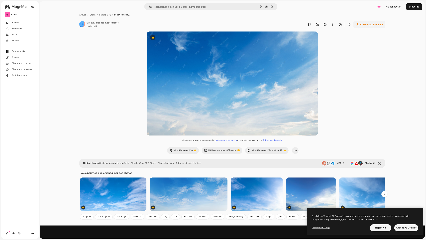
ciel (175, 216)
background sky (235, 216)
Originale (168, 38)
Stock (93, 15)
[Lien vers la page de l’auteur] (82, 24)
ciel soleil (254, 216)
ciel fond (217, 216)
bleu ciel (203, 216)
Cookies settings (321, 227)
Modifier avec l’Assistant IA (264, 151)
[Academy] (13, 233)
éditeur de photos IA (272, 140)
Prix (379, 6)
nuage (269, 216)
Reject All (380, 227)
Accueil (82, 15)
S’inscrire (414, 6)
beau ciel (152, 216)
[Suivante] (384, 194)
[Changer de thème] (19, 233)
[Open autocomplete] (149, 7)
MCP (339, 163)
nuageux (87, 216)
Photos (102, 15)
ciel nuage (121, 216)
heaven (292, 216)
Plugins (368, 163)
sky (165, 216)
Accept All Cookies (406, 227)
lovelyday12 (92, 26)
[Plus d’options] (332, 24)
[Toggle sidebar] (32, 6)
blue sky (188, 216)
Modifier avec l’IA (181, 151)
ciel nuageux (104, 216)
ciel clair (137, 216)
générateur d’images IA (226, 140)
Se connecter (393, 6)
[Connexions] (7, 233)
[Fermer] (379, 163)
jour (280, 216)
